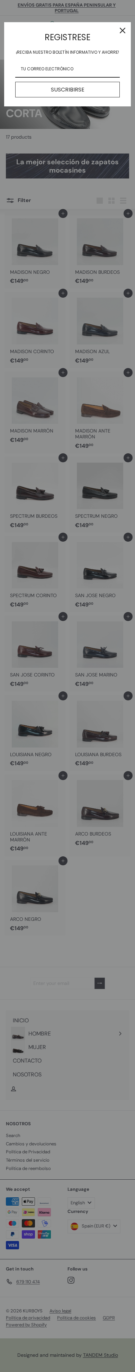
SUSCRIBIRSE (67, 90)
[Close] (122, 30)
